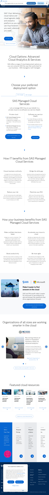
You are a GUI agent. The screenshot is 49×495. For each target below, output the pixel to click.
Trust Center (26, 491)
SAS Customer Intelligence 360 (35, 126)
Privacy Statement (12, 491)
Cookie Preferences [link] (4, 491)
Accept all (10, 482)
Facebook (1, 488)
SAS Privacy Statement (21, 473)
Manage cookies (15, 485)
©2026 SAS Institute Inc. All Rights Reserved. (38, 491)
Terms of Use (19, 491)
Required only (19, 482)
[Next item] (46, 347)
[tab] (20, 95)
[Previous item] (3, 347)
